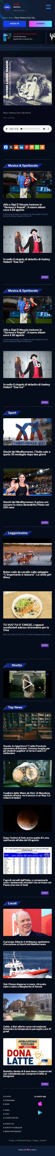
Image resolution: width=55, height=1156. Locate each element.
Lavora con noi (11, 1118)
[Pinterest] (26, 147)
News (6, 1104)
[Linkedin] (21, 147)
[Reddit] (16, 147)
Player (7, 1096)
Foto (6, 1114)
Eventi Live (9, 1124)
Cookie (35, 1140)
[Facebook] (5, 147)
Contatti (43, 1140)
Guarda (40, 24)
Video (6, 1110)
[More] (42, 147)
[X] (11, 147)
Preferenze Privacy (23, 1140)
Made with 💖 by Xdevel (27, 1150)
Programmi (9, 1100)
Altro (44, 277)
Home (5, 18)
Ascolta (14, 24)
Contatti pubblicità (13, 1127)
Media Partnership (12, 1131)
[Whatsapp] (37, 147)
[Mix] (32, 147)
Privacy (11, 1140)
